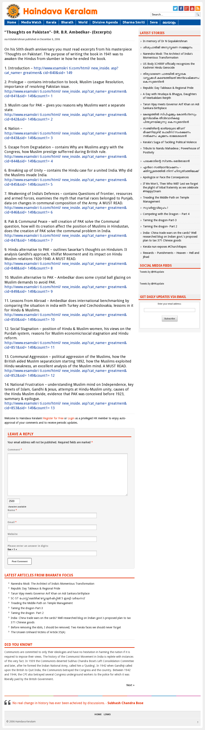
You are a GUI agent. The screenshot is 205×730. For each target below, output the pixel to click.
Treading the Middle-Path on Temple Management (42, 603)
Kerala (51, 22)
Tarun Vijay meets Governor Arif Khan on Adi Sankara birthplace (50, 593)
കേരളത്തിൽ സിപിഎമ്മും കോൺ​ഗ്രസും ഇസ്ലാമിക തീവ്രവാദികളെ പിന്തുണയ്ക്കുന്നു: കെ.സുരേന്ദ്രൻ (169, 118)
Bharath (67, 22)
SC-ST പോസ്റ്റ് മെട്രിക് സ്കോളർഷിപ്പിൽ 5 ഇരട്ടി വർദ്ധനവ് (47, 598)
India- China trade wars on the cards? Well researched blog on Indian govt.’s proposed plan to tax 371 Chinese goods (170, 236)
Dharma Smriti (134, 22)
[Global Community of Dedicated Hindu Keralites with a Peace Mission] (51, 18)
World (82, 22)
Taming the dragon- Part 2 (27, 613)
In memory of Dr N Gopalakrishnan (165, 41)
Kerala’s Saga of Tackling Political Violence (170, 142)
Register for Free (53, 418)
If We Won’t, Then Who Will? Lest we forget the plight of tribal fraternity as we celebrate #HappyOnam (170, 187)
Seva (154, 22)
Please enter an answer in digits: (28, 546)
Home (11, 22)
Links (107, 714)
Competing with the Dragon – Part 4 (166, 214)
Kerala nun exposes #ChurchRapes (164, 246)
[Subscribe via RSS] (197, 10)
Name (12, 510)
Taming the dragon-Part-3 (27, 608)
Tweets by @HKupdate (152, 271)
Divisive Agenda (105, 22)
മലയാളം (169, 22)
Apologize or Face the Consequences (166, 177)
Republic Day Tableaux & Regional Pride (35, 588)
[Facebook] (181, 10)
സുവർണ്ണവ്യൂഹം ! (155, 207)
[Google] (186, 10)
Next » (130, 685)
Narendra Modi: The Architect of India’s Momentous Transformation (52, 583)
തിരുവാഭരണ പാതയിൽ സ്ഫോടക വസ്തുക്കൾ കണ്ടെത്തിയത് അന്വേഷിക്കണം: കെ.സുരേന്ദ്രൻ (171, 77)
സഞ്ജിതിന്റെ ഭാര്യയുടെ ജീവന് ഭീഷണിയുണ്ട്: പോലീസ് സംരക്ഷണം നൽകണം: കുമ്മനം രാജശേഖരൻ (167, 132)
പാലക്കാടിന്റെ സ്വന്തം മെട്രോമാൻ (166, 161)
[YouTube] (192, 10)
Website (13, 534)
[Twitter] (175, 10)
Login (71, 418)
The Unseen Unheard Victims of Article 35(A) (38, 632)
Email (12, 522)
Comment (15, 449)
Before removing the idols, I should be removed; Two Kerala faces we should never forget (66, 627)
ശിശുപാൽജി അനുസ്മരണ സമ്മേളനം (167, 47)
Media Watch (31, 22)
